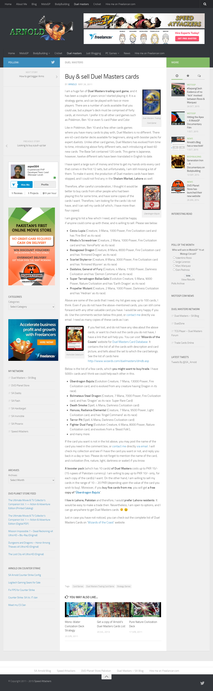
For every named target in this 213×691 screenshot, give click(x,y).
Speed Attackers (19, 431)
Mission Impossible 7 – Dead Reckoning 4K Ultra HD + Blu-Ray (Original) (30, 533)
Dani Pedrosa (183, 269)
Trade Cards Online (184, 342)
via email (142, 446)
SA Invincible (17, 416)
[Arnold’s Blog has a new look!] (178, 143)
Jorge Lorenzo (183, 261)
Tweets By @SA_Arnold (184, 362)
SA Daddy (16, 393)
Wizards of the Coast (100, 522)
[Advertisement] (113, 551)
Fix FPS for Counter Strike (21, 590)
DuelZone (179, 323)
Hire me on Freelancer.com (120, 4)
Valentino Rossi (184, 257)
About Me (21, 4)
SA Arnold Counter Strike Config (24, 575)
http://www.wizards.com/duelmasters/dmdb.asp (118, 361)
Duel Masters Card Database (130, 342)
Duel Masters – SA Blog (23, 377)
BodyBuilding (62, 4)
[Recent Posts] (177, 76)
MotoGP (45, 4)
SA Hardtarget (18, 408)
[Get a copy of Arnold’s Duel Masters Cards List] (113, 609)
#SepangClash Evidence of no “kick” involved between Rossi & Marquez (196, 95)
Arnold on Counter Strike (24, 568)
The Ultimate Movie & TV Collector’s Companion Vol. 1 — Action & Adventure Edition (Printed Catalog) (29, 504)
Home (8, 4)
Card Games (78, 586)
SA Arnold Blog (42, 670)
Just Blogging (93, 53)
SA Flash (15, 400)
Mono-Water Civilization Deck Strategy (74, 626)
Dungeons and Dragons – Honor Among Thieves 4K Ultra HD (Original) (29, 544)
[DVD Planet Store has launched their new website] (178, 186)
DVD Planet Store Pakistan (96, 670)
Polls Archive (178, 283)
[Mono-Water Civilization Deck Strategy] (81, 609)
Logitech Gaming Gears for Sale (24, 582)
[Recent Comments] (199, 76)
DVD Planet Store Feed (22, 493)
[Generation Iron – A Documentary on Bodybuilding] (178, 161)
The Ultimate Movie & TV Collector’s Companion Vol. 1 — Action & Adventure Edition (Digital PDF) (29, 519)
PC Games (111, 53)
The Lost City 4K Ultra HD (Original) (26, 554)
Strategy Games (123, 586)
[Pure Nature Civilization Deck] (145, 609)
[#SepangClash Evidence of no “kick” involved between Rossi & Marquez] (178, 89)
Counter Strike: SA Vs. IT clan (23, 597)
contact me (133, 315)
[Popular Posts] (188, 76)
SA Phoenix (17, 423)
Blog (34, 4)
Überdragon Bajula (88, 492)
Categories (13, 301)
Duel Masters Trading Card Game (100, 586)
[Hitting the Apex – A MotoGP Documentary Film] (178, 118)
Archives (12, 475)
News (127, 53)
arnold (72, 84)
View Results (188, 279)
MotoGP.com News (182, 295)
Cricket (97, 4)
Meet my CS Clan (17, 605)
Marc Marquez (183, 265)
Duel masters (81, 4)
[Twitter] (53, 62)
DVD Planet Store (20, 385)
